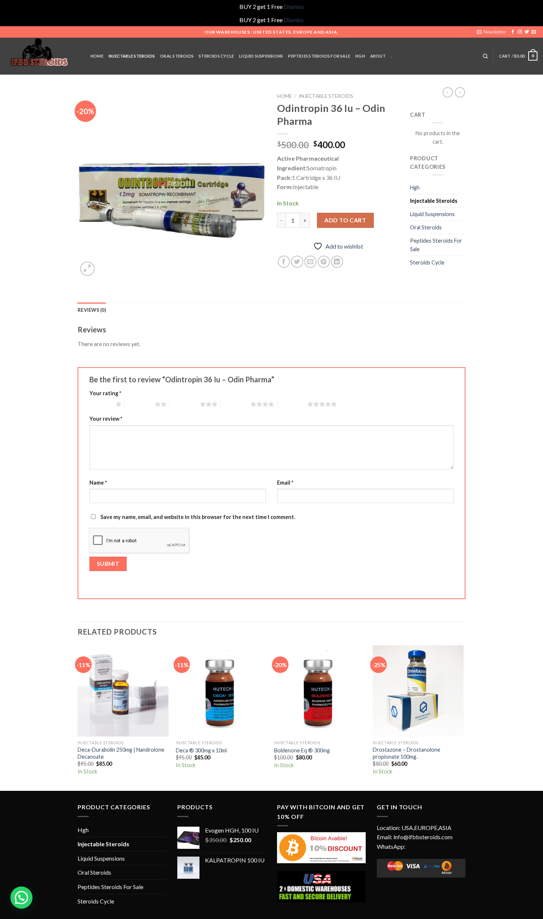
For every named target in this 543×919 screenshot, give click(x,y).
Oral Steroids (426, 227)
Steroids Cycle (216, 56)
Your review (105, 419)
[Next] (463, 717)
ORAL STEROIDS (177, 56)
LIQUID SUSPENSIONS (261, 56)
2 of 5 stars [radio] (140, 404)
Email (285, 482)
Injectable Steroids (326, 96)
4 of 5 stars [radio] (235, 404)
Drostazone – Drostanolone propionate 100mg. (406, 753)
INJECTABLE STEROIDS (132, 56)
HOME (96, 56)
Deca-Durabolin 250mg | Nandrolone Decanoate (121, 753)
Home (284, 96)
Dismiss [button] (294, 6)
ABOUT (378, 56)
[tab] (92, 310)
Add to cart (345, 219)
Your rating (105, 393)
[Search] (485, 56)
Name (98, 482)
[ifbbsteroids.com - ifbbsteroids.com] (42, 56)
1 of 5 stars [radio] (101, 404)
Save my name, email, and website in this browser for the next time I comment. (197, 517)
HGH (360, 56)
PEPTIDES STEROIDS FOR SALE (319, 56)
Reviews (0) (92, 310)
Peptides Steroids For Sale (436, 245)
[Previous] (77, 717)
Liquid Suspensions (432, 214)
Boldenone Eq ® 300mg (302, 750)
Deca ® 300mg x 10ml (201, 750)
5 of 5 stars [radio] (292, 404)
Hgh (415, 187)
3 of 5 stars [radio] (185, 404)
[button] (21, 897)
